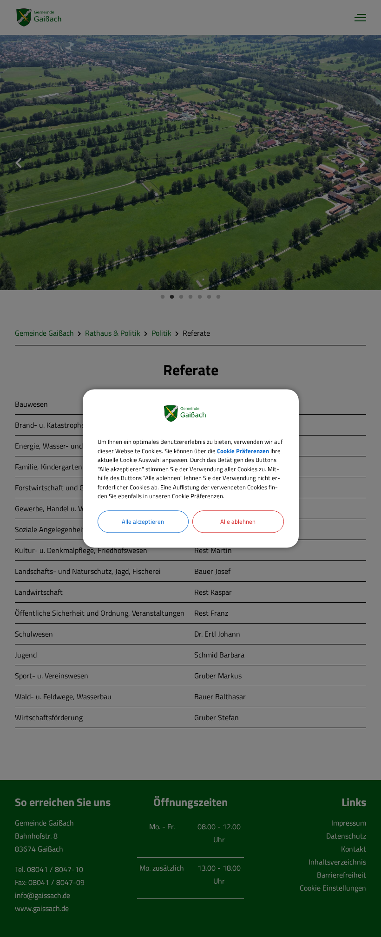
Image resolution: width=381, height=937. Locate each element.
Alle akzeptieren (143, 521)
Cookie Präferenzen (243, 450)
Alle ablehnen (238, 521)
